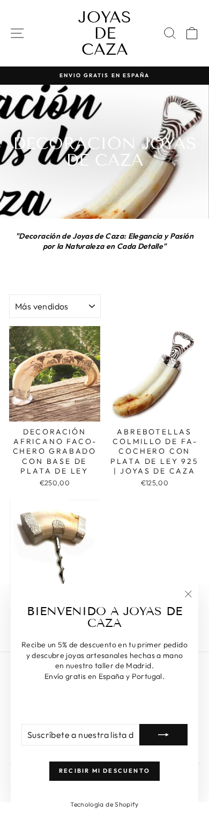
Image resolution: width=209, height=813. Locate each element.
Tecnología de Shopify (104, 804)
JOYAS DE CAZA (104, 33)
